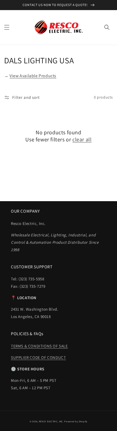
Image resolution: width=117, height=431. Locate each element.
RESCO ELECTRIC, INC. (51, 421)
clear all (81, 139)
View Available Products (33, 76)
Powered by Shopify (75, 421)
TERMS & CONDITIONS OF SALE (39, 346)
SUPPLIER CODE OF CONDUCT (38, 357)
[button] (7, 27)
